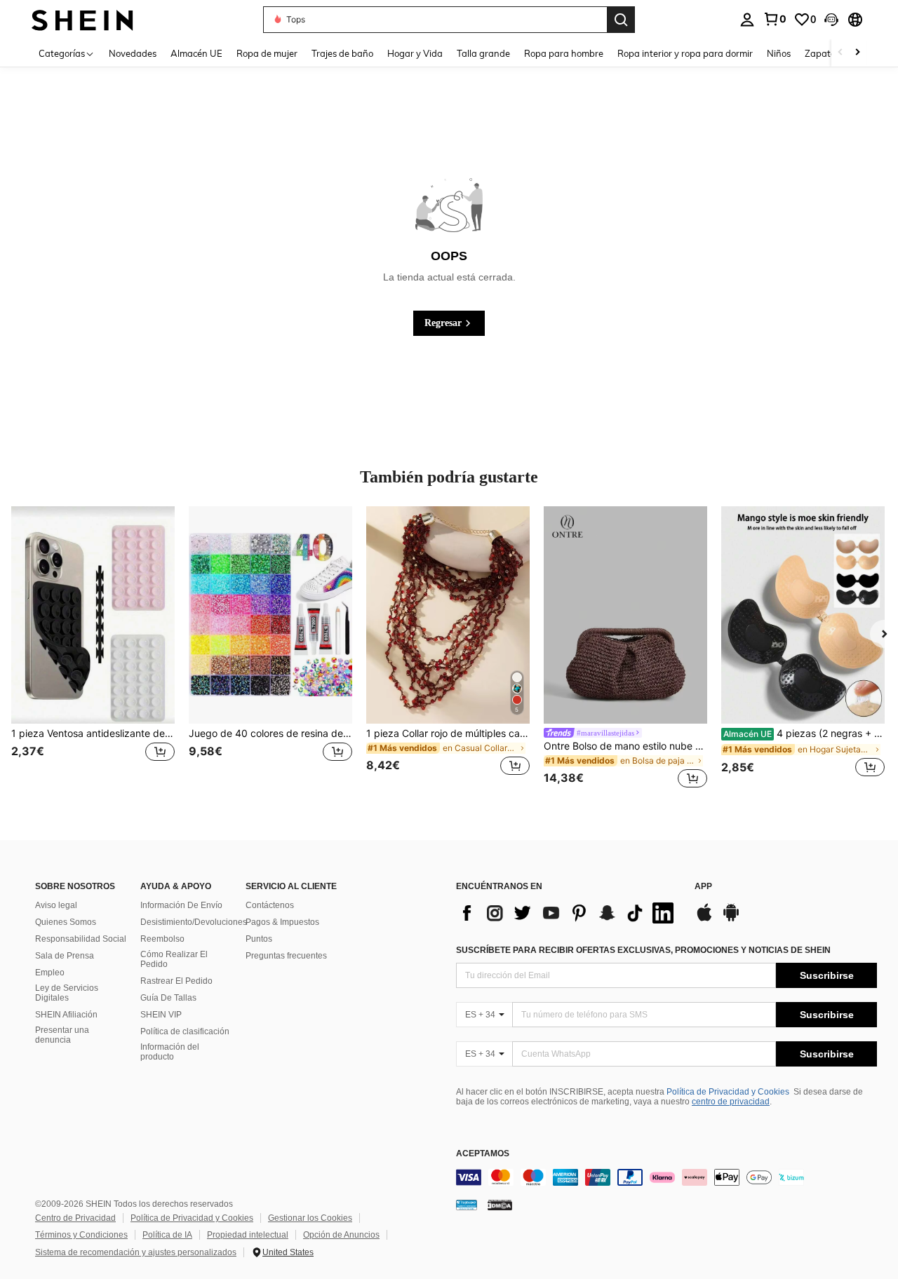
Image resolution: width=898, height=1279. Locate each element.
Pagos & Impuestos (282, 922)
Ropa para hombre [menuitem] (563, 53)
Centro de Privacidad (75, 1218)
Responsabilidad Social (80, 939)
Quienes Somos (65, 922)
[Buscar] (621, 19)
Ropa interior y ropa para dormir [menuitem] (685, 53)
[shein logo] (82, 19)
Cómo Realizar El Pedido (174, 959)
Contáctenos (270, 905)
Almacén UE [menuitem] (196, 53)
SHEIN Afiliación (66, 1015)
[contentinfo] (666, 1177)
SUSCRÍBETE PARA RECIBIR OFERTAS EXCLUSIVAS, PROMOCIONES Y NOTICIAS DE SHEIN (643, 950)
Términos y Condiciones (81, 1235)
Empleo (50, 972)
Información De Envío (181, 905)
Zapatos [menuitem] (822, 53)
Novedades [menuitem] (132, 53)
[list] (568, 912)
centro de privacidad (731, 1102)
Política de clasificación (184, 1031)
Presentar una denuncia (62, 1035)
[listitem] (93, 649)
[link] (774, 19)
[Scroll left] (840, 53)
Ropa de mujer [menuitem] (266, 53)
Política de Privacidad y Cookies (727, 1092)
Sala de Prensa (64, 956)
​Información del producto (169, 1052)
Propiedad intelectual (247, 1235)
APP (703, 886)
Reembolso (162, 939)
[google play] (731, 919)
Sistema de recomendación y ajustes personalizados (135, 1252)
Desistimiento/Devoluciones (193, 922)
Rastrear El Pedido (176, 981)
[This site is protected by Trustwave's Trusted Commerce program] (466, 1205)
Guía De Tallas (168, 998)
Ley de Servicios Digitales (66, 993)
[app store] (704, 919)
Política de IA (167, 1235)
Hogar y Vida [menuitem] (415, 53)
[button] (831, 19)
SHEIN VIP (161, 1015)
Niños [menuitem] (779, 53)
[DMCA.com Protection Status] (500, 1205)
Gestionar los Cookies (310, 1218)
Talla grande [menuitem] (483, 53)
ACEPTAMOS (482, 1153)
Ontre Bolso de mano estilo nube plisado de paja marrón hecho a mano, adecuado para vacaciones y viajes (625, 746)
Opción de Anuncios (341, 1235)
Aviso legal (56, 905)
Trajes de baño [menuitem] (342, 53)
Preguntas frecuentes (286, 956)
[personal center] (747, 19)
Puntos (259, 939)
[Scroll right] (857, 53)
